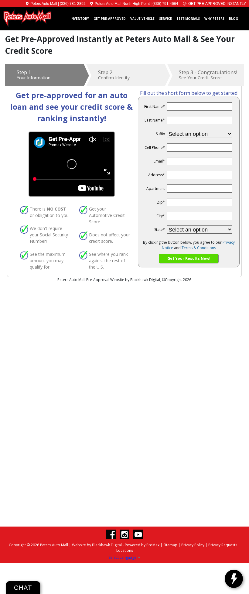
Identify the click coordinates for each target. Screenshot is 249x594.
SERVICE (165, 18)
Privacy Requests (222, 545)
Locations (124, 550)
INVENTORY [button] (79, 18)
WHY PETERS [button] (214, 18)
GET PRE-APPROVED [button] (110, 18)
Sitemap (170, 545)
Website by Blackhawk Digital (97, 545)
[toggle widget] (234, 579)
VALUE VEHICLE (142, 18)
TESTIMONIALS (188, 18)
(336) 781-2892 (73, 4)
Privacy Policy (192, 545)
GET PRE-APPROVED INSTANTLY (216, 4)
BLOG (233, 18)
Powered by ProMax (142, 545)
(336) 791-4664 (165, 4)
